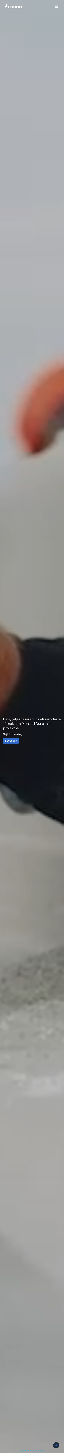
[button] (20, 1450)
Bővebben (56, 740)
